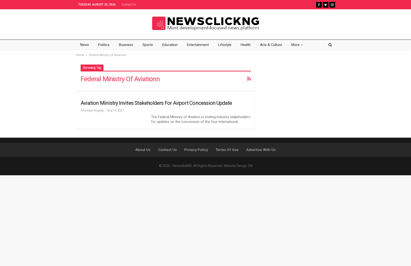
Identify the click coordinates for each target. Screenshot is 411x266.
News (84, 45)
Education (170, 45)
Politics (104, 45)
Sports (147, 45)
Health (246, 45)
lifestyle (224, 45)
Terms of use (227, 150)
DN (250, 166)
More (295, 45)
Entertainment (198, 45)
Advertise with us (261, 150)
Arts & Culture (271, 45)
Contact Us (129, 4)
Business (126, 45)
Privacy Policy (196, 150)
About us (143, 150)
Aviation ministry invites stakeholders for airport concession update (156, 103)
